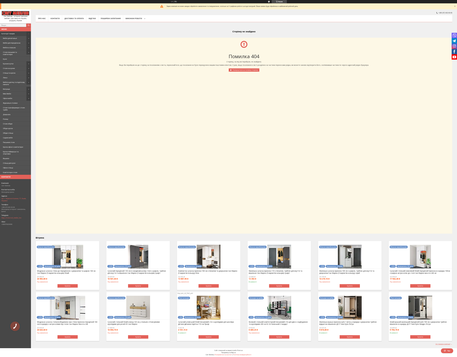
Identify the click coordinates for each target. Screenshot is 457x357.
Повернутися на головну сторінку (245, 70)
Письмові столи (9, 142)
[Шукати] (28, 25)
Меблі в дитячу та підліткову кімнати (14, 83)
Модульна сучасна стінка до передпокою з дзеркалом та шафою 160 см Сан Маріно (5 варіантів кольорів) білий (66, 272)
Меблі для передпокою (11, 43)
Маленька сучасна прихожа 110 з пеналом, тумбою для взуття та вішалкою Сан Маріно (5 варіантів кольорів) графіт (275, 272)
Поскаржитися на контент (223, 355)
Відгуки (92, 18)
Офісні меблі (7, 98)
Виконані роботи (134, 18)
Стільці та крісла (9, 73)
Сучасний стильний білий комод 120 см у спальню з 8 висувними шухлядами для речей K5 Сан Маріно (134, 323)
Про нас (42, 18)
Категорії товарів (8, 34)
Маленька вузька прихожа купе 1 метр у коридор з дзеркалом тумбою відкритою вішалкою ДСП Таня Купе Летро (348, 323)
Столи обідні (7, 124)
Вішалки (6, 158)
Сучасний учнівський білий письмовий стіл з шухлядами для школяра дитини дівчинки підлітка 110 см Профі (206, 323)
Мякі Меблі (7, 94)
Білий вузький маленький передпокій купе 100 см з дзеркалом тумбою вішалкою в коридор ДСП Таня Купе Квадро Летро (418, 323)
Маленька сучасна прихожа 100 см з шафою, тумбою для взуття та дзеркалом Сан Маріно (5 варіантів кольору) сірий (346, 272)
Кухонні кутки (8, 64)
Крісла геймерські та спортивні (11, 153)
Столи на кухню (9, 68)
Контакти (55, 18)
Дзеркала (6, 114)
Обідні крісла (8, 128)
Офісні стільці (8, 168)
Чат (448, 351)
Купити (67, 286)
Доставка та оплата (74, 18)
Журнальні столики (10, 103)
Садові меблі (8, 138)
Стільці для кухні (9, 163)
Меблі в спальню (9, 47)
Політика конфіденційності (242, 355)
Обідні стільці (8, 133)
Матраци (6, 89)
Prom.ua (240, 350)
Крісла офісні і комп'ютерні (13, 147)
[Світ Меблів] (15, 13)
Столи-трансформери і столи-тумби (14, 109)
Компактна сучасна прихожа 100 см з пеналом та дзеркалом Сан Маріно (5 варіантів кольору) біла (207, 272)
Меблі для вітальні (10, 38)
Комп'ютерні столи (10, 172)
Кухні (5, 59)
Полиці (5, 119)
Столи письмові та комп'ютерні (10, 53)
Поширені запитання (111, 18)
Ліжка (5, 78)
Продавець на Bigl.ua (228, 352)
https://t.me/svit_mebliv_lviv (11, 218)
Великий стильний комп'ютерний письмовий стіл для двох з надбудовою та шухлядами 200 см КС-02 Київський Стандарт (278, 323)
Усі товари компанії (442, 344)
